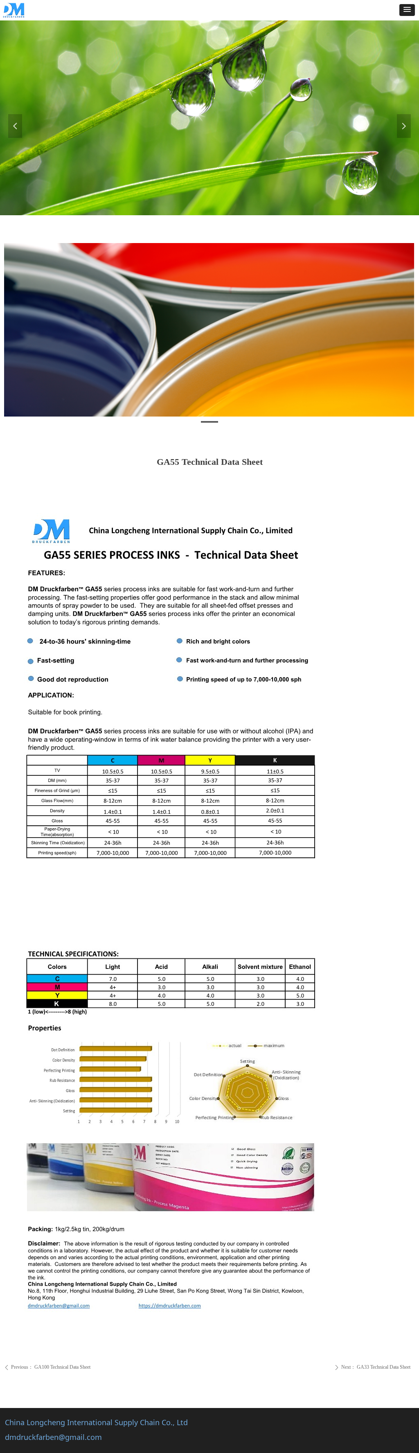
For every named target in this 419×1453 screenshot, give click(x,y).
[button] (407, 10)
